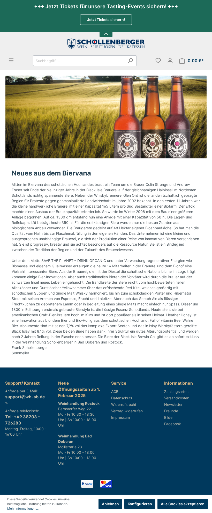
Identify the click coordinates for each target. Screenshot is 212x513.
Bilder (169, 417)
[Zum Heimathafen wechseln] (106, 43)
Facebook (172, 424)
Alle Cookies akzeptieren (183, 504)
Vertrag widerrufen (127, 411)
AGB (114, 391)
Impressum (120, 417)
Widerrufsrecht (123, 404)
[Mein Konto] (170, 60)
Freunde (171, 411)
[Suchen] (130, 60)
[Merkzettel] (158, 60)
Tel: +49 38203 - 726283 (22, 420)
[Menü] (11, 60)
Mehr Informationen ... (23, 508)
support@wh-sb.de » (25, 400)
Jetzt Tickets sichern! (106, 19)
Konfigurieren (140, 504)
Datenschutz (122, 398)
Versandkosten (176, 398)
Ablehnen (110, 504)
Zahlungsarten (176, 391)
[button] (106, 31)
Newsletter (173, 404)
